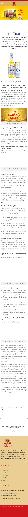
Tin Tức (5, 477)
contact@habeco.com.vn (13, 493)
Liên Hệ (4, 480)
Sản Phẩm (5, 475)
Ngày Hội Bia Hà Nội (9, 96)
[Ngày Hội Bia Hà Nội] (14, 4)
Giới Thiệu (5, 472)
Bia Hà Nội (5, 470)
